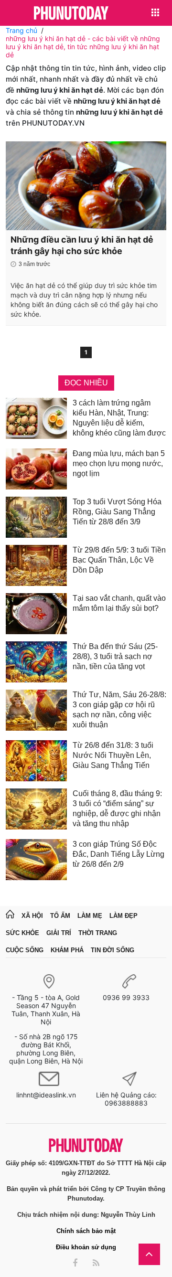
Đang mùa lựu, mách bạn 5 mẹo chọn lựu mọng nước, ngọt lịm (119, 463)
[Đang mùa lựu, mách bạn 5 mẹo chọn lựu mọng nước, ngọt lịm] (36, 469)
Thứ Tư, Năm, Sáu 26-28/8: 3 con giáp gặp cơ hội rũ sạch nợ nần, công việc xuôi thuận (119, 710)
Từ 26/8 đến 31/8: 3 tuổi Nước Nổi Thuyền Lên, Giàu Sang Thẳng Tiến (113, 755)
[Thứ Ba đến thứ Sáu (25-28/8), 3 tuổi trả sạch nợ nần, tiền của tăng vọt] (36, 661)
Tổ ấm (60, 915)
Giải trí (58, 932)
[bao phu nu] (71, 13)
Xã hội (32, 915)
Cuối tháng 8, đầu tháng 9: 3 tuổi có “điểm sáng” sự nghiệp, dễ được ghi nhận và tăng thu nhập (117, 808)
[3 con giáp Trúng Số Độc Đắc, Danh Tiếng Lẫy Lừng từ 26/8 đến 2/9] (36, 859)
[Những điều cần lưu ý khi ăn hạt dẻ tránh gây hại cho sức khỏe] (86, 185)
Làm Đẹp (123, 915)
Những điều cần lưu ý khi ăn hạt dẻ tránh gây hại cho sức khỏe (82, 245)
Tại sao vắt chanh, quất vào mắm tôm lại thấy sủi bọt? (119, 603)
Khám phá (67, 950)
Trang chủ (21, 30)
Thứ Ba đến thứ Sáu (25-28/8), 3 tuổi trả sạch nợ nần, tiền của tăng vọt (115, 656)
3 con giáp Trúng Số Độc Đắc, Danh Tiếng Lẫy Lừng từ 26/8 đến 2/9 (118, 854)
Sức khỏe (22, 932)
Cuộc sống (24, 950)
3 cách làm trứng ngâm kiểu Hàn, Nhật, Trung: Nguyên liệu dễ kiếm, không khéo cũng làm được (119, 418)
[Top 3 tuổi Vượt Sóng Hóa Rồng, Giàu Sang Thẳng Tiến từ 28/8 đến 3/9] (36, 517)
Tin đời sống (112, 950)
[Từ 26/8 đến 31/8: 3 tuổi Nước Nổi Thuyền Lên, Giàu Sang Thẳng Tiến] (36, 760)
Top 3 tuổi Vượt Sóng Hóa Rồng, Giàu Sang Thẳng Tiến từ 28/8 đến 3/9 (117, 512)
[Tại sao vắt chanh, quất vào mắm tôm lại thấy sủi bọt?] (36, 613)
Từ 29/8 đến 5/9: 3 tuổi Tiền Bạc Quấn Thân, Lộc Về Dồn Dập (119, 560)
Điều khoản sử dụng (86, 1247)
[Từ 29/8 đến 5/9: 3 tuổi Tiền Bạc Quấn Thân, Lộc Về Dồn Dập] (36, 565)
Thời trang (97, 932)
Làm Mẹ (89, 915)
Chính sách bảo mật (86, 1230)
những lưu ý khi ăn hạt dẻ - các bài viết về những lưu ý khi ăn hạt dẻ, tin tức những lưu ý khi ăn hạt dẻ (83, 46)
